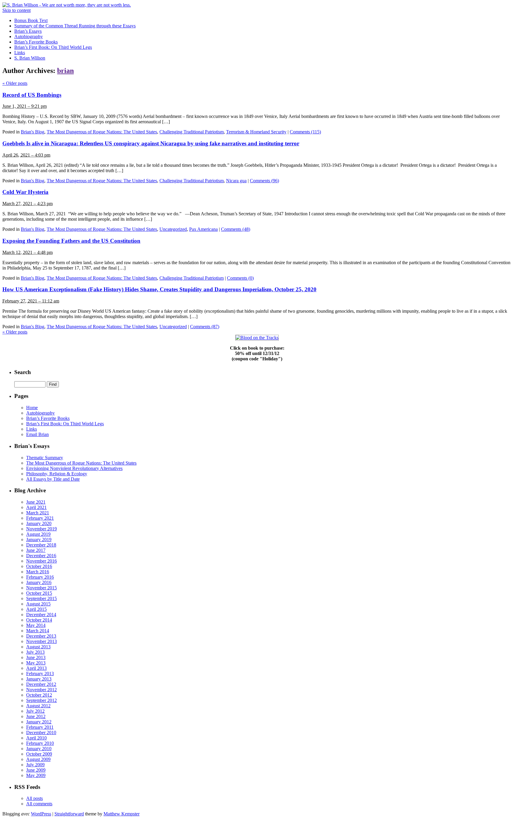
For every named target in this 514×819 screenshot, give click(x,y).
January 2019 (38, 539)
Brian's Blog (32, 131)
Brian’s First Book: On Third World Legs (53, 47)
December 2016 (41, 555)
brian (65, 70)
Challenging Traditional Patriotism (191, 131)
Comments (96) (264, 180)
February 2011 (40, 727)
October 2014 (39, 619)
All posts (34, 798)
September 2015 (41, 598)
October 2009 (39, 753)
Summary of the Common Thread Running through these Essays (75, 25)
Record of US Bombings (31, 95)
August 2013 (38, 646)
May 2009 (36, 775)
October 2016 (39, 566)
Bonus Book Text (31, 20)
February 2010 (40, 743)
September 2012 (41, 700)
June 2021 (36, 502)
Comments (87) (204, 326)
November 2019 (41, 528)
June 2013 (36, 657)
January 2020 (38, 523)
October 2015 (39, 593)
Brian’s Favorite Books (36, 41)
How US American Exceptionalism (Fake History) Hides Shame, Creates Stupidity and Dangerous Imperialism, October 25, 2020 (159, 289)
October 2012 (39, 694)
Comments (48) (235, 229)
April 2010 (36, 737)
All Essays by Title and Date (53, 479)
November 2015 (41, 587)
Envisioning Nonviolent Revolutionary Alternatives (74, 468)
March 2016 (37, 571)
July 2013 (35, 652)
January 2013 (38, 678)
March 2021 (37, 512)
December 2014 (41, 614)
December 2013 (41, 636)
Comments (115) (305, 131)
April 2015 (36, 609)
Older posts (14, 83)
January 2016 (38, 582)
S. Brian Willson (29, 57)
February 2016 (40, 577)
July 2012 (35, 711)
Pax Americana (203, 229)
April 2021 (36, 507)
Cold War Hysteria (25, 192)
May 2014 (36, 625)
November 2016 (41, 560)
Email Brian (37, 434)
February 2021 (40, 518)
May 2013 (36, 662)
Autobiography (28, 36)
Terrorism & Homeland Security (256, 131)
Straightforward (69, 813)
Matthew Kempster (122, 813)
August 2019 (38, 534)
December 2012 (41, 684)
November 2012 (41, 689)
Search (22, 372)
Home (32, 407)
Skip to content (16, 10)
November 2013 (41, 641)
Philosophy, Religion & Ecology (56, 473)
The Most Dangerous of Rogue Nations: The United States (102, 131)
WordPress (41, 813)
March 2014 (37, 630)
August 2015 (38, 603)
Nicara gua (236, 180)
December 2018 (41, 544)
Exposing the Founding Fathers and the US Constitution (71, 241)
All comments (39, 803)
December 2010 (41, 732)
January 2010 (38, 748)
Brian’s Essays (28, 31)
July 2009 (35, 764)
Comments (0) (240, 278)
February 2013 (40, 673)
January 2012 (38, 721)
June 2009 (36, 770)
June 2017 (36, 550)
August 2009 (38, 759)
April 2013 (36, 668)
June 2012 (36, 716)
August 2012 (38, 705)
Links (19, 52)
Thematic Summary (44, 457)
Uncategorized (173, 229)
